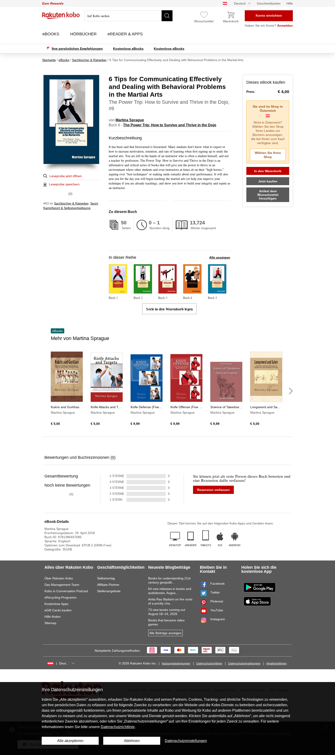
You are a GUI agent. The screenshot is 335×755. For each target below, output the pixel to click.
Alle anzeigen (219, 257)
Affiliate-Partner (108, 584)
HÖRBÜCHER (84, 34)
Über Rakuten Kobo (58, 578)
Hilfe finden (52, 616)
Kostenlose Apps (56, 604)
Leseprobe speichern (64, 184)
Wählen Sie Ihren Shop (268, 155)
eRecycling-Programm (60, 597)
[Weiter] (291, 391)
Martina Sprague (130, 120)
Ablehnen (132, 741)
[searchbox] (128, 15)
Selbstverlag (106, 578)
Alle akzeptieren (70, 741)
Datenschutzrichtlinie (209, 663)
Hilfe (289, 3)
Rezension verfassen (213, 490)
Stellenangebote (109, 591)
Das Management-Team (61, 584)
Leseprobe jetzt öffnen (65, 176)
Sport (94, 203)
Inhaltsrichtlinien (276, 663)
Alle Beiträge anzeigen (165, 633)
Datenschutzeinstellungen (244, 663)
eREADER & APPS (126, 34)
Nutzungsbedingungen (176, 663)
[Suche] (167, 15)
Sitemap (50, 623)
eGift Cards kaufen (58, 610)
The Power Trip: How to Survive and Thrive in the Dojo (169, 125)
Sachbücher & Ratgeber (71, 203)
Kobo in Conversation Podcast (66, 591)
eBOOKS (51, 34)
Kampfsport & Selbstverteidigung (66, 208)
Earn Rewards (53, 3)
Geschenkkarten (269, 3)
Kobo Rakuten (61, 15)
